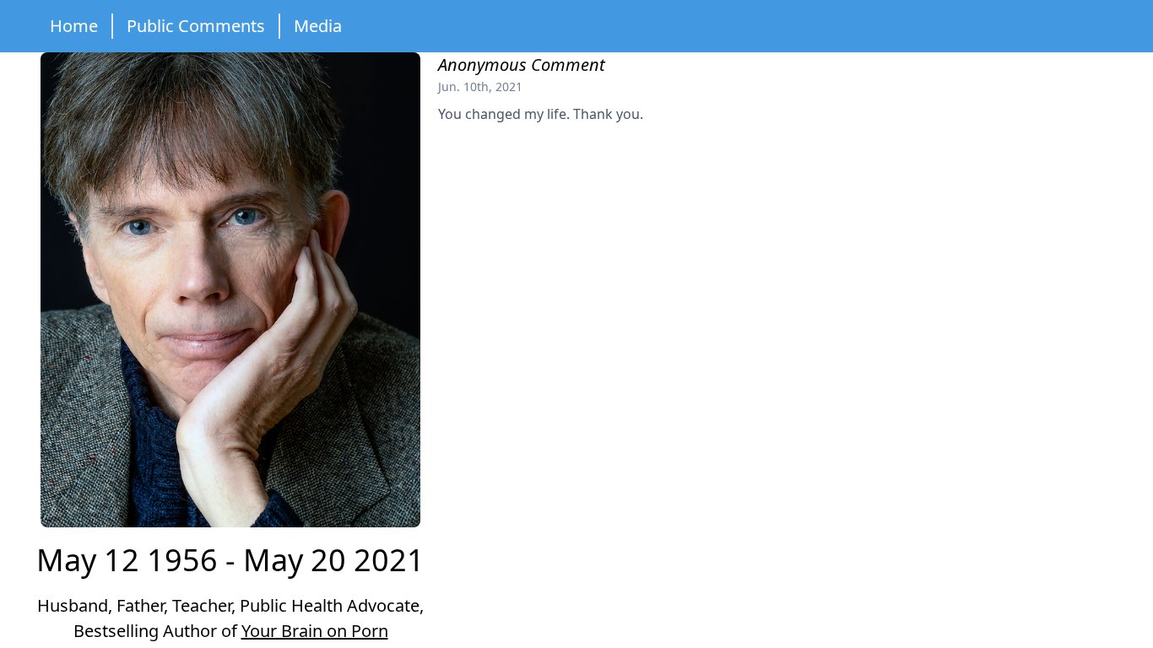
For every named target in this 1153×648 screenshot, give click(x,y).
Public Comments (196, 25)
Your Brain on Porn (314, 630)
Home (74, 25)
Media (318, 25)
